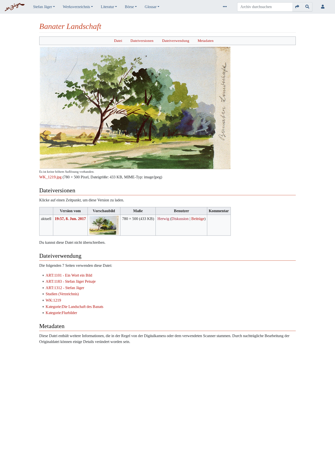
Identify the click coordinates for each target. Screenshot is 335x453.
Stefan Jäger (42, 7)
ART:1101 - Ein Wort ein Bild (69, 275)
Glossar (150, 7)
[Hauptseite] (14, 7)
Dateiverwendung (175, 40)
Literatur (107, 7)
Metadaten (206, 40)
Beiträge (197, 219)
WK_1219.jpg (50, 177)
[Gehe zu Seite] (297, 7)
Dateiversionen (142, 40)
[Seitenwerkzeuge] (225, 7)
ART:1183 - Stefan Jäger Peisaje (71, 281)
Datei (118, 40)
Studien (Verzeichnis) (62, 294)
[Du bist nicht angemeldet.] (323, 7)
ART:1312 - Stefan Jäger (65, 288)
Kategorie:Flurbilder (61, 313)
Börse (129, 7)
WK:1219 (53, 300)
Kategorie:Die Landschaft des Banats (74, 307)
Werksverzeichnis (76, 7)
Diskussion (180, 219)
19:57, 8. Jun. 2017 (70, 219)
